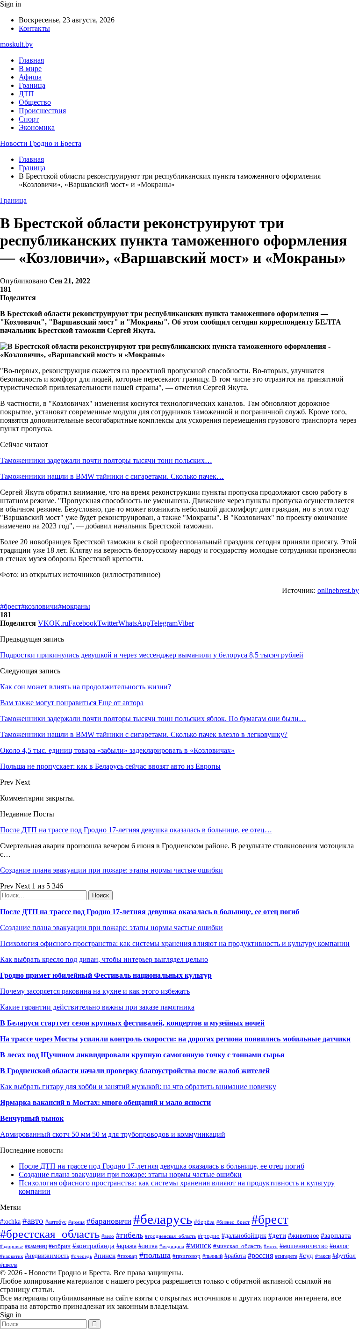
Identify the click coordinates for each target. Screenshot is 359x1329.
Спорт (29, 119)
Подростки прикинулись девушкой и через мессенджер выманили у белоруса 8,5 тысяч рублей (151, 655)
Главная (31, 60)
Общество (35, 102)
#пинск (104, 1255)
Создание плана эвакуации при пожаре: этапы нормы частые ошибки (111, 870)
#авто (32, 1221)
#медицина (171, 1246)
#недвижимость (47, 1255)
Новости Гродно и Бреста (40, 143)
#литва (148, 1246)
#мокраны (74, 606)
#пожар (127, 1255)
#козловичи (39, 606)
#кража (126, 1246)
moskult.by (16, 44)
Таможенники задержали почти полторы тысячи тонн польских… (106, 460)
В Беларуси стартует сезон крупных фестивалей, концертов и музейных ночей (132, 1023)
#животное (303, 1235)
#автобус (55, 1222)
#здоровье (11, 1246)
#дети (277, 1235)
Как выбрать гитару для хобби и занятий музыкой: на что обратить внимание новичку (138, 1087)
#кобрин (60, 1246)
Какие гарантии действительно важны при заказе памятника (97, 1007)
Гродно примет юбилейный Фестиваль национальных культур (106, 975)
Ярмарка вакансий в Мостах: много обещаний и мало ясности (105, 1102)
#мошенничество (304, 1246)
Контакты (34, 28)
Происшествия (42, 111)
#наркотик (11, 1256)
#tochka (10, 1221)
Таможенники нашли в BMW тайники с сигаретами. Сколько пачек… (112, 476)
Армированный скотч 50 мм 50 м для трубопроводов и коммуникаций (112, 1134)
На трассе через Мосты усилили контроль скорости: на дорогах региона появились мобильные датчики (175, 1039)
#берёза (204, 1221)
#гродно (209, 1236)
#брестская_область (50, 1234)
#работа (235, 1255)
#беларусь (162, 1219)
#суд (306, 1255)
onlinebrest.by (338, 590)
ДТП (26, 94)
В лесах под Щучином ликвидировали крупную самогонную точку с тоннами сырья (142, 1055)
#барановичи (108, 1221)
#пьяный (212, 1256)
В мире (30, 68)
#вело (107, 1236)
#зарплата (336, 1235)
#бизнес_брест (233, 1222)
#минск (198, 1245)
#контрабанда (93, 1246)
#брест (10, 606)
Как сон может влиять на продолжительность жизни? (85, 687)
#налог (339, 1246)
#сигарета (286, 1256)
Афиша (30, 77)
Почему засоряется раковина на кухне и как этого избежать (95, 991)
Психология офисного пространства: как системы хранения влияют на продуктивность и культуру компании (175, 943)
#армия (76, 1222)
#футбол (344, 1255)
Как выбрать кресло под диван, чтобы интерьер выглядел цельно (104, 959)
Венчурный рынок (32, 1118)
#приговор (186, 1255)
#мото (271, 1246)
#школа (8, 1265)
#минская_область (237, 1246)
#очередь (81, 1256)
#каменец (36, 1246)
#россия (260, 1255)
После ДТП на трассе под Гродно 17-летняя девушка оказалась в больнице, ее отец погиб (149, 912)
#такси (322, 1256)
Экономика (37, 127)
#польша (155, 1255)
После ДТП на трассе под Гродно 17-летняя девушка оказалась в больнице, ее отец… (136, 830)
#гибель (129, 1235)
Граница (32, 85)
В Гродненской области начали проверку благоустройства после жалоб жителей (135, 1071)
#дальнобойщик (244, 1235)
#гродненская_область (170, 1236)
